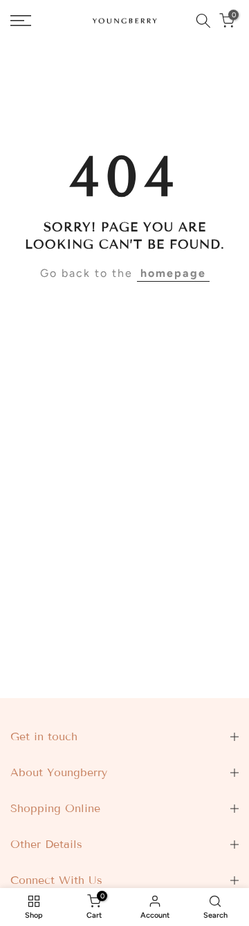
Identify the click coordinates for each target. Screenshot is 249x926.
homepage (173, 273)
